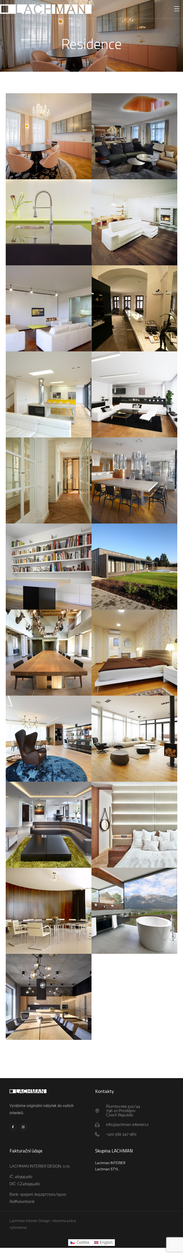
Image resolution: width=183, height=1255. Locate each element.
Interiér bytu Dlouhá (48, 475)
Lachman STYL (107, 1169)
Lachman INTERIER (110, 1163)
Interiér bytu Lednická (48, 561)
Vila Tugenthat (48, 905)
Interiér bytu (134, 303)
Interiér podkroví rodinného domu (134, 647)
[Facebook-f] (13, 1127)
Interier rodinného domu (134, 217)
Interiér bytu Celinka (134, 131)
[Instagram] (23, 1127)
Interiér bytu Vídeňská (49, 217)
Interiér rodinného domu (134, 561)
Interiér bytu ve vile (48, 303)
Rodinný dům (49, 389)
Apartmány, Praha (49, 131)
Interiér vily (134, 475)
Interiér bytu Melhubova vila (134, 389)
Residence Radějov (48, 647)
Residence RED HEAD (48, 991)
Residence (48, 142)
